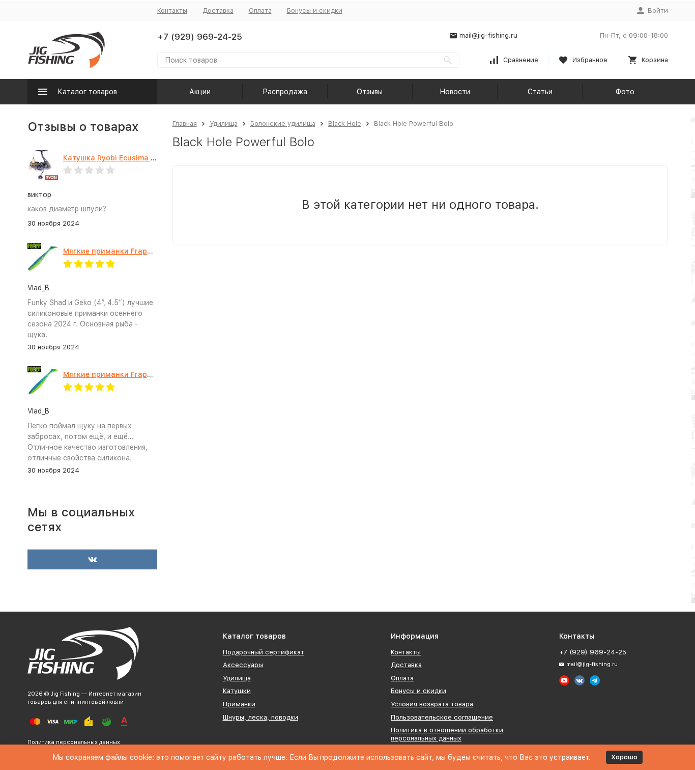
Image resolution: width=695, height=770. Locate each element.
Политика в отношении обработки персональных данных (447, 734)
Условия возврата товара (432, 704)
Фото (625, 92)
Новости (455, 92)
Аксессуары (243, 665)
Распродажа (285, 92)
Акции (200, 92)
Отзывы (370, 92)
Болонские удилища (282, 123)
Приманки (239, 704)
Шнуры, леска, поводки (260, 717)
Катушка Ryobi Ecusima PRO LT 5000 (129, 158)
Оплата (260, 10)
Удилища (224, 123)
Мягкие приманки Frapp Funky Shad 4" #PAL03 (149, 251)
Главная (184, 123)
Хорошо (624, 757)
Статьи (540, 92)
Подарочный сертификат (263, 652)
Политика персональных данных (73, 742)
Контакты (172, 10)
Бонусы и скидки (314, 10)
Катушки (237, 691)
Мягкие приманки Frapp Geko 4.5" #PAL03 (140, 374)
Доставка (218, 10)
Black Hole (344, 123)
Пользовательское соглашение (442, 717)
